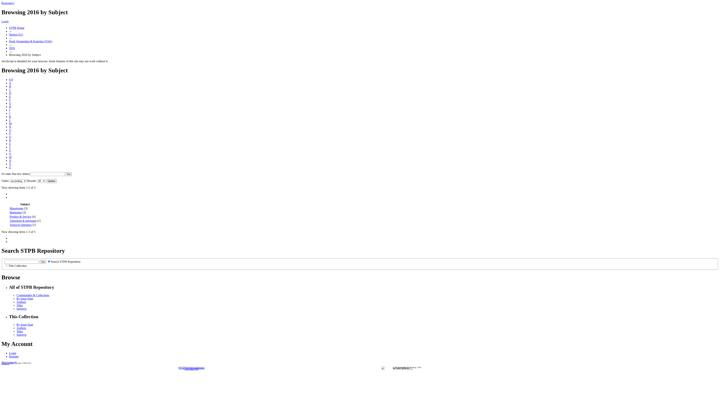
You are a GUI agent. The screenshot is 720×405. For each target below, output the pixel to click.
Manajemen (16, 208)
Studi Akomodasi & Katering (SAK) (30, 41)
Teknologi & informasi (23, 220)
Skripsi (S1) (16, 34)
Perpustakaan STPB (191, 369)
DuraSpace (5, 364)
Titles (19, 305)
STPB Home (16, 27)
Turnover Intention (21, 224)
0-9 (11, 79)
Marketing (16, 212)
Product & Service (20, 216)
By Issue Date (24, 298)
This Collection (17, 265)
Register (14, 356)
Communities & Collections (32, 295)
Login (5, 21)
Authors (21, 302)
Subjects (21, 308)
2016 (12, 48)
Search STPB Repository (66, 261)
